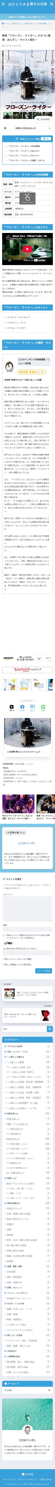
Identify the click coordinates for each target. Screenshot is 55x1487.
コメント (8, 894)
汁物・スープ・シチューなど (29, 1198)
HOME (29, 1474)
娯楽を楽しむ (28, 1113)
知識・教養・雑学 (28, 1266)
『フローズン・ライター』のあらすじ (24, 151)
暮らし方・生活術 (28, 1335)
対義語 (28, 1261)
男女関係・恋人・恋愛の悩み (28, 1362)
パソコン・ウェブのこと (28, 1293)
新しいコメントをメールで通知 (18, 959)
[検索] (50, 1029)
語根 (28, 1229)
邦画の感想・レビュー (29, 1144)
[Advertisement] (27, 625)
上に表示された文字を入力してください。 (20, 948)
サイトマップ (9, 1479)
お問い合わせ (46, 1479)
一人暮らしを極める (28, 1057)
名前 (5, 925)
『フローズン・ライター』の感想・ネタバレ (26, 160)
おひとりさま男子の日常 (27, 4)
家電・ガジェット (28, 1287)
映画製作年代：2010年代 (14, 771)
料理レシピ (28, 1178)
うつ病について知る (28, 1324)
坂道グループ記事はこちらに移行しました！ (27, 17)
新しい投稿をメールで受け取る (18, 964)
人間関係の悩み (28, 1356)
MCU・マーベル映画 (29, 1153)
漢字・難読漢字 (28, 1277)
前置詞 (28, 1224)
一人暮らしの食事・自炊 (29, 1067)
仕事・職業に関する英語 (28, 1214)
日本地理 (28, 1272)
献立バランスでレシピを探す (28, 1183)
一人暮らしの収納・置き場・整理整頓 (28, 1082)
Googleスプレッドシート (28, 1298)
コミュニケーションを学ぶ (28, 1330)
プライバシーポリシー (27, 1479)
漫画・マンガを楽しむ (28, 1124)
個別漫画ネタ (29, 1134)
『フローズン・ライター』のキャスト (24, 156)
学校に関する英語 (28, 1250)
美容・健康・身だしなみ (28, 1346)
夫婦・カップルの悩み (28, 1372)
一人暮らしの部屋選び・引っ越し (28, 1103)
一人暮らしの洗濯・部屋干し (29, 1072)
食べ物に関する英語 (28, 1245)
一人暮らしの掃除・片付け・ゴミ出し (29, 1077)
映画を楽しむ (28, 1139)
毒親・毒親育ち (28, 1319)
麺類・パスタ (29, 1193)
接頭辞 (28, 1235)
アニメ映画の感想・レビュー (29, 1158)
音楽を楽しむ (28, 1119)
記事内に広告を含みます (26, 128)
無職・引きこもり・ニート (28, 1309)
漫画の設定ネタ (29, 1129)
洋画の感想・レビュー (24, 764)
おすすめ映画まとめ (29, 1168)
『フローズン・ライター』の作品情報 (24, 146)
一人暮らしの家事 (28, 1062)
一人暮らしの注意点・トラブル (28, 1108)
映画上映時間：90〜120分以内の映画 (20, 775)
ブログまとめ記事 (28, 1046)
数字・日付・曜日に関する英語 (28, 1240)
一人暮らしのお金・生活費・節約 (28, 1092)
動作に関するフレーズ (28, 1219)
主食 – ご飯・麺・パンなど (29, 1188)
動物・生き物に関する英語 (28, 1256)
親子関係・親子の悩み (28, 1367)
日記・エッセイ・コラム (28, 1052)
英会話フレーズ (28, 1208)
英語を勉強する (28, 1203)
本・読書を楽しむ (28, 1173)
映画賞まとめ (29, 1163)
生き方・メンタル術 (28, 1303)
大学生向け (28, 1351)
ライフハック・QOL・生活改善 (28, 1340)
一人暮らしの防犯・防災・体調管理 (28, 1087)
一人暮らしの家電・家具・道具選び (28, 1097)
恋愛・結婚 (28, 1314)
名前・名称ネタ (28, 1282)
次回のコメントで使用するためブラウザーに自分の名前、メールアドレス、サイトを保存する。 (28, 936)
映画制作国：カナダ (12, 778)
